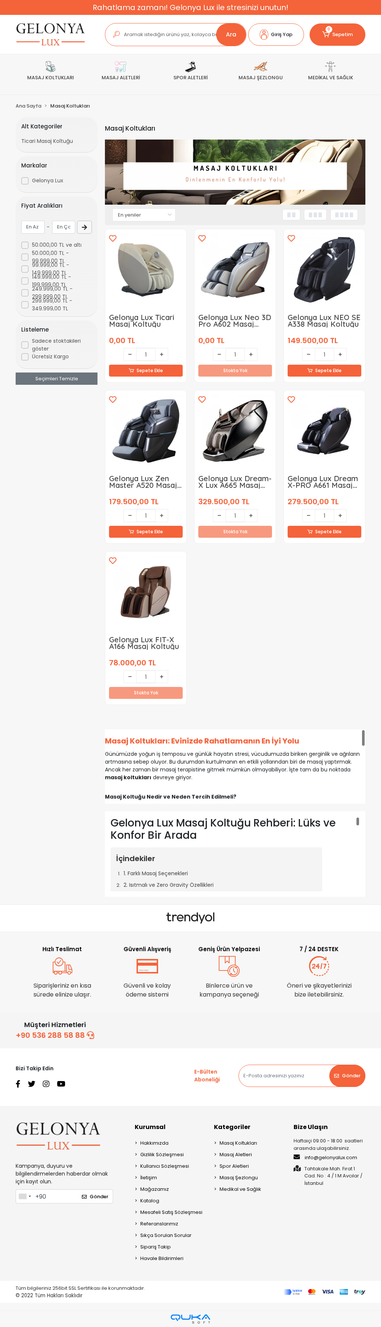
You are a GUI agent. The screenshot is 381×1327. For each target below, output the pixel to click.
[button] (276, 34)
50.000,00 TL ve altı (56, 245)
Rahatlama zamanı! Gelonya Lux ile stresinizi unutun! (190, 7)
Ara (231, 34)
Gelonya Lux (47, 180)
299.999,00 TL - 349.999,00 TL (52, 304)
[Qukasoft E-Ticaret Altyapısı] (190, 1319)
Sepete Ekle (150, 370)
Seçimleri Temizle (56, 378)
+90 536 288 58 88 (51, 1035)
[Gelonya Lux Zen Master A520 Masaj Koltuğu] (146, 431)
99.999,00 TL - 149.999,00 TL (50, 268)
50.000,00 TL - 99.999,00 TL (50, 257)
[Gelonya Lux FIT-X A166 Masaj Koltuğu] (146, 592)
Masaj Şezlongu (239, 1177)
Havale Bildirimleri (161, 1258)
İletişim (148, 1177)
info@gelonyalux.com (331, 1157)
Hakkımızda (154, 1143)
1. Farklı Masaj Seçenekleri (156, 873)
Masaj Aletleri (236, 1154)
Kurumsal (150, 1127)
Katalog (149, 1200)
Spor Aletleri (234, 1166)
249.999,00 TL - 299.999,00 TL (52, 292)
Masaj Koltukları (238, 1143)
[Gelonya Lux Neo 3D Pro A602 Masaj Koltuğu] (235, 270)
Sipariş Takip (155, 1246)
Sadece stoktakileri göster (56, 344)
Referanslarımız (159, 1223)
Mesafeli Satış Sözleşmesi (171, 1212)
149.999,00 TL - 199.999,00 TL (51, 280)
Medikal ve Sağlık (240, 1189)
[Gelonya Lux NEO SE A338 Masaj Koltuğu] (324, 270)
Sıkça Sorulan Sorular (166, 1235)
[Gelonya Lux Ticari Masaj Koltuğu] (146, 270)
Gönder (351, 1075)
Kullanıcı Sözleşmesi (164, 1166)
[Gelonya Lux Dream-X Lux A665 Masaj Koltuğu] (235, 431)
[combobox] (24, 1196)
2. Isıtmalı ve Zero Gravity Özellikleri (169, 885)
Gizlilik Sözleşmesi (162, 1154)
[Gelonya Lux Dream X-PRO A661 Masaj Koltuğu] (324, 431)
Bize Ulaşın (311, 1127)
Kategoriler (232, 1127)
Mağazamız (154, 1189)
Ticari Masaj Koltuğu (47, 141)
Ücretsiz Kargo (50, 356)
